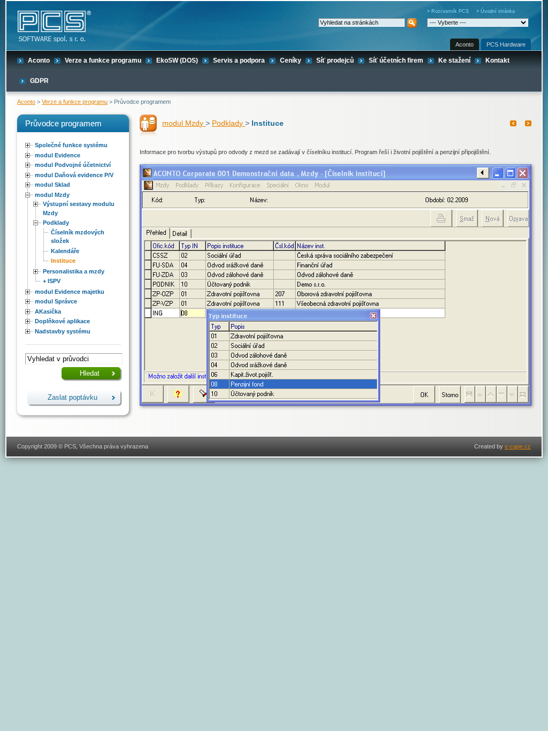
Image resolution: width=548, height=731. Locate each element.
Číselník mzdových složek (77, 237)
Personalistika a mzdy (73, 271)
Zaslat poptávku (72, 397)
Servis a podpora (239, 60)
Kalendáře (65, 251)
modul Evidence (57, 155)
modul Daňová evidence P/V (74, 175)
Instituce (63, 260)
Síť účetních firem (396, 60)
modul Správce (56, 301)
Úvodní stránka (498, 11)
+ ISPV (51, 281)
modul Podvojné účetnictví (73, 165)
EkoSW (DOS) (177, 60)
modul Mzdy (52, 195)
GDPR (39, 81)
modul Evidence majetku (69, 291)
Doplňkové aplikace (62, 321)
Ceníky (290, 60)
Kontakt (497, 60)
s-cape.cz (518, 446)
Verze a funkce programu (103, 60)
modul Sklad (52, 184)
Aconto (464, 44)
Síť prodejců (335, 60)
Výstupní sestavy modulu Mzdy (79, 208)
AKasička (48, 311)
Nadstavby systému (62, 331)
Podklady (56, 222)
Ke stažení (454, 60)
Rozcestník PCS (450, 11)
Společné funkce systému (71, 145)
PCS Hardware (506, 44)
